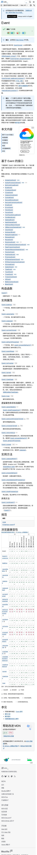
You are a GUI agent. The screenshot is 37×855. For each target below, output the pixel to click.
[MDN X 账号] (9, 776)
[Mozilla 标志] (6, 851)
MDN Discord (5, 818)
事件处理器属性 (23, 86)
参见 (3, 151)
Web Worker (20, 40)
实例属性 (5, 140)
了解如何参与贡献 (8, 736)
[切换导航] (34, 2)
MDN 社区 (4, 808)
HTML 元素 (19, 81)
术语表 (3, 841)
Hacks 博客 (4, 844)
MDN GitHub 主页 (6, 821)
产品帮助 (4, 800)
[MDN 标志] (5, 768)
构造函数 (5, 137)
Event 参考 (19, 711)
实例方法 (5, 143)
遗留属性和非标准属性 (11, 403)
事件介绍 (7, 714)
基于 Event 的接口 (7, 135)
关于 (2, 785)
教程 (2, 838)
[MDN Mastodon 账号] (12, 776)
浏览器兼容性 (6, 148)
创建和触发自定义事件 (12, 719)
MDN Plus (4, 797)
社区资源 (4, 811)
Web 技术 (4, 829)
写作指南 (4, 815)
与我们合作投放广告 (7, 794)
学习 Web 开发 (5, 832)
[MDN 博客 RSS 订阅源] (15, 776)
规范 (3, 146)
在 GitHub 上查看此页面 (10, 746)
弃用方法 (5, 498)
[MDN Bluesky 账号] (5, 776)
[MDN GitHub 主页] (2, 776)
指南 (2, 835)
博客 (2, 788)
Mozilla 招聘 (5, 791)
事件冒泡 (18, 122)
